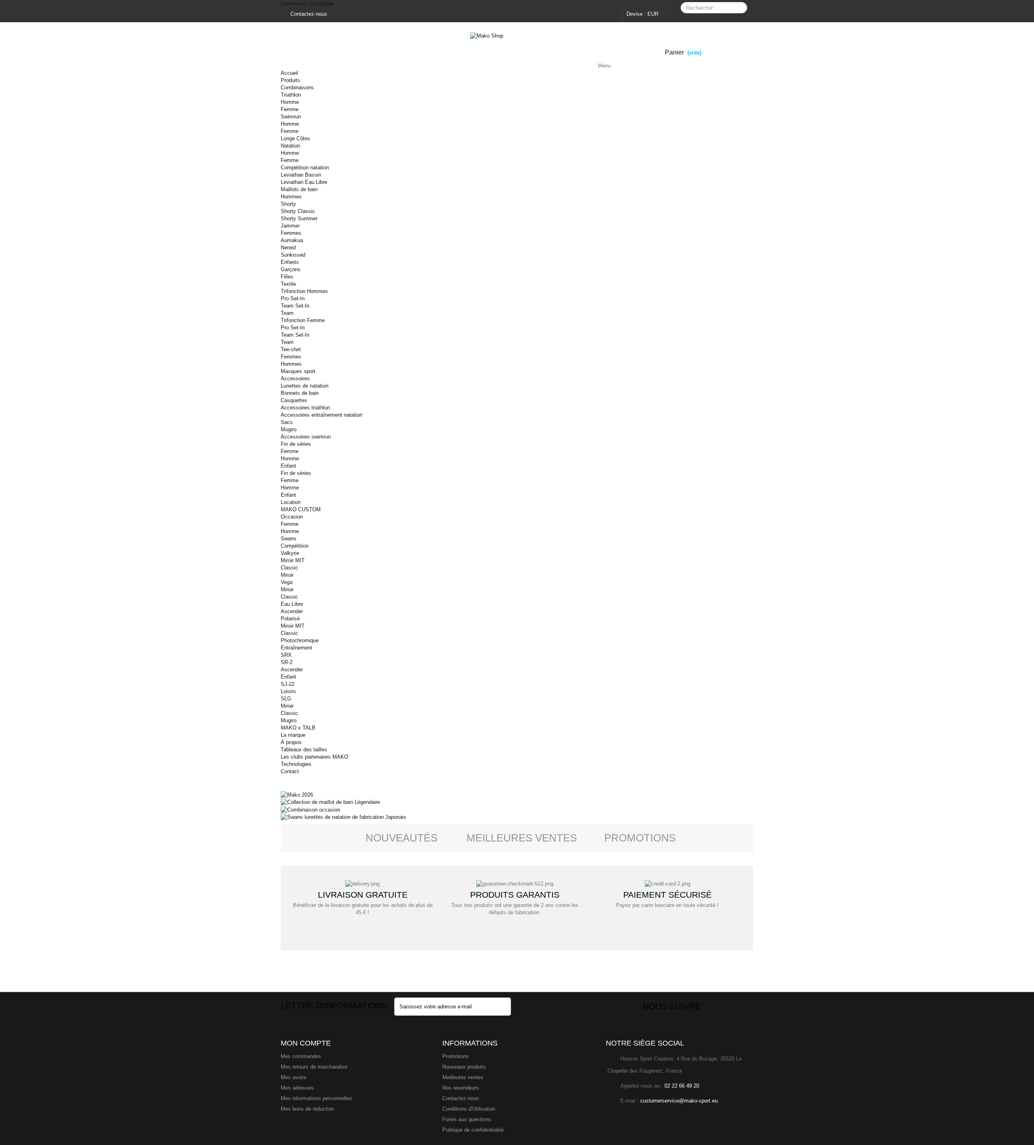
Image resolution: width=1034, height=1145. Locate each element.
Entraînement (296, 648)
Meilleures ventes (462, 1077)
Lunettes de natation (304, 386)
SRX (286, 655)
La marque (293, 735)
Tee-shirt (291, 349)
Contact (290, 771)
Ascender (292, 611)
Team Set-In (295, 306)
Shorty (288, 204)
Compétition (295, 546)
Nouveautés (401, 838)
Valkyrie (290, 553)
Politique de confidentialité (473, 1130)
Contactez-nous (308, 14)
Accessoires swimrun (306, 437)
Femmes (291, 233)
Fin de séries (296, 444)
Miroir (287, 575)
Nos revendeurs (460, 1088)
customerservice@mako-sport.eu (679, 1101)
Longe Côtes (295, 138)
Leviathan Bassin (301, 175)
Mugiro (288, 429)
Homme (290, 102)
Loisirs (288, 691)
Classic (289, 568)
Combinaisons (297, 87)
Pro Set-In (293, 298)
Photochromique (300, 640)
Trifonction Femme (303, 320)
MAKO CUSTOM (301, 509)
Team (287, 313)
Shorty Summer (299, 218)
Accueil (289, 73)
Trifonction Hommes (304, 291)
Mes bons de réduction (307, 1109)
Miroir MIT (293, 560)
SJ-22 (287, 684)
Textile (288, 284)
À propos (291, 742)
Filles (287, 277)
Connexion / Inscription (307, 3)
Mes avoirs (294, 1077)
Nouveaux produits (464, 1067)
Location (291, 502)
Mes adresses (297, 1088)
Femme (289, 109)
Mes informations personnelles (316, 1098)
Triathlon (291, 95)
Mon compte (306, 1043)
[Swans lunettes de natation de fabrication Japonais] (343, 817)
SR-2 (286, 662)
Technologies (296, 764)
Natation (290, 146)
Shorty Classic (298, 211)
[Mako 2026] (297, 794)
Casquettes (294, 400)
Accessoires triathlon (305, 408)
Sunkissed (293, 255)
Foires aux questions (466, 1119)
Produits (290, 80)
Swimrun (291, 117)
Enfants (290, 262)
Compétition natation (305, 167)
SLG (286, 699)
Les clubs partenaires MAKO (314, 757)
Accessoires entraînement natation (321, 415)
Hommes (291, 197)
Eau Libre (292, 604)
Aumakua (292, 240)
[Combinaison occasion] (310, 809)
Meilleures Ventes (522, 838)
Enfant (288, 466)
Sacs (287, 422)
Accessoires (295, 378)
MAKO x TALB (298, 728)
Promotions (640, 838)
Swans (288, 539)
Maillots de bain (299, 189)
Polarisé (290, 619)
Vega (286, 582)
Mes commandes (301, 1056)
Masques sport (298, 371)
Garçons (291, 269)
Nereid (288, 248)
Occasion (292, 517)
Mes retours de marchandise (314, 1067)
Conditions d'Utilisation (468, 1109)
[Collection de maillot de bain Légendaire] (330, 802)
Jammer (290, 226)
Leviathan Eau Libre (304, 182)
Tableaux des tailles (304, 749)
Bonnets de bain (300, 393)
